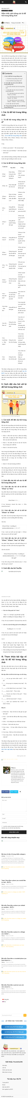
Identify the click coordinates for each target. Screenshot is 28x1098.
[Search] (25, 1015)
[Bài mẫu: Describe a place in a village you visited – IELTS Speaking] (14, 924)
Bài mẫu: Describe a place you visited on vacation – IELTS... (13, 906)
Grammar (10, 10)
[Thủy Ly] (2, 23)
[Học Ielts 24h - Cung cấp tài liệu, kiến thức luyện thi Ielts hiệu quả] (14, 1046)
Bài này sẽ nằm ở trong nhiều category (13, 854)
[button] (2, 2)
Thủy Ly (7, 23)
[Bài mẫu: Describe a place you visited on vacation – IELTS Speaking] (14, 897)
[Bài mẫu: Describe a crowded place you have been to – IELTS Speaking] (14, 950)
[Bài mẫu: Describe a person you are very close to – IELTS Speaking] (14, 977)
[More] (20, 791)
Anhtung (3, 856)
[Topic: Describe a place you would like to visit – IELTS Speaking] (14, 872)
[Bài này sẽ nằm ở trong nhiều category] (14, 846)
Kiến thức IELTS (5, 8)
